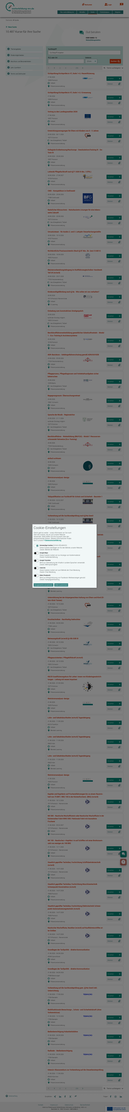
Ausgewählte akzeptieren (43, 585)
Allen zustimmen (61, 585)
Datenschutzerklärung (53, 540)
